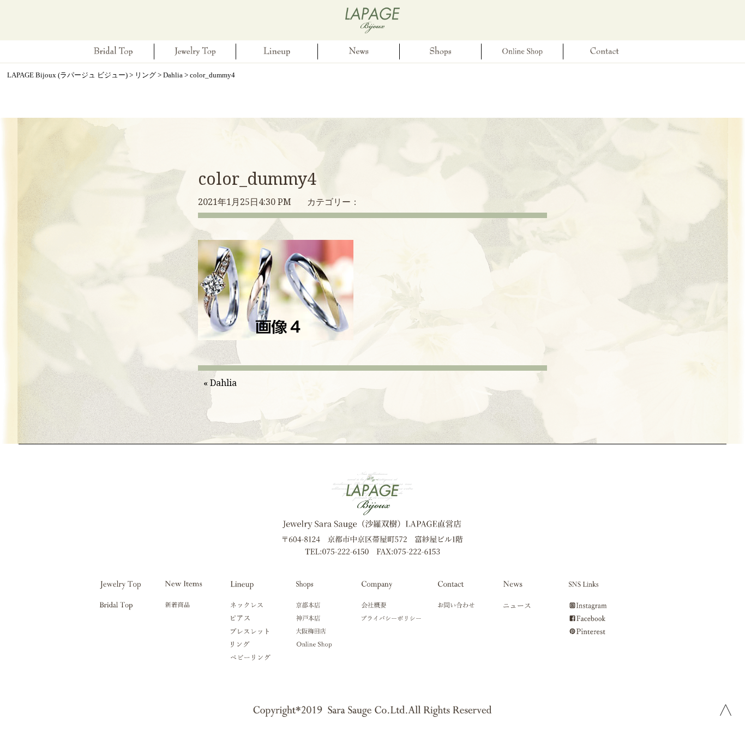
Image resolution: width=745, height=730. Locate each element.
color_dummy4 (257, 178)
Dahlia (223, 383)
